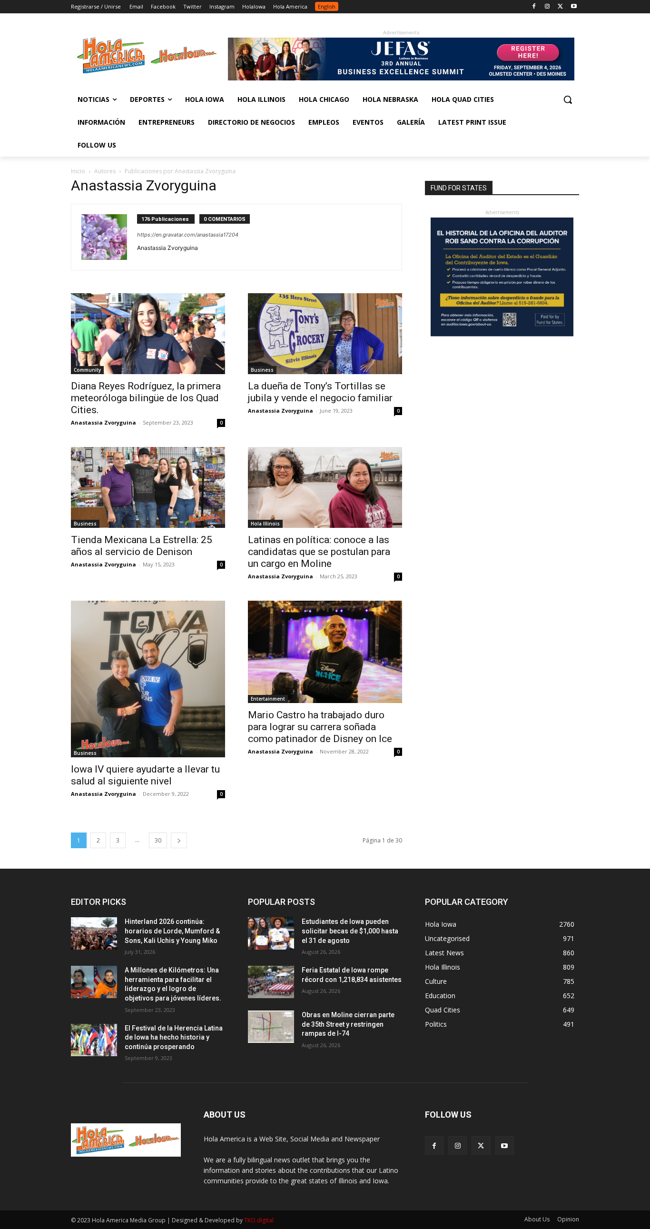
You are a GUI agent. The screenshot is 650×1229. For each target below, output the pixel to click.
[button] (567, 99)
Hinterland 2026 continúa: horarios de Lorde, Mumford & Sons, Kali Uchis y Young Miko (172, 931)
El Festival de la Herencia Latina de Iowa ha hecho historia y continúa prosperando (174, 1037)
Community (87, 370)
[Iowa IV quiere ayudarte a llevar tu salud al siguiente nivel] (148, 679)
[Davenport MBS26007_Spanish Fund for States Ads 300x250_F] (502, 333)
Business (262, 370)
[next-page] (179, 840)
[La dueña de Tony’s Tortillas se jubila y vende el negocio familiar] (325, 333)
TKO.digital (259, 1220)
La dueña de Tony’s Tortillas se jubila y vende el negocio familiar (320, 392)
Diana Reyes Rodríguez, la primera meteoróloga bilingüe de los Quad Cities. (146, 398)
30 (158, 840)
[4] (401, 78)
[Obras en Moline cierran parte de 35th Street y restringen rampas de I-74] (271, 1027)
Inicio (78, 171)
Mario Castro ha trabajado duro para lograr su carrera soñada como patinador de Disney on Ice (320, 726)
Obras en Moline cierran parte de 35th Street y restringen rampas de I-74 (348, 1024)
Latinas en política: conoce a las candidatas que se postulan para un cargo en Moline (319, 551)
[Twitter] (560, 6)
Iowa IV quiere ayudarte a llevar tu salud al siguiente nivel (145, 775)
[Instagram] (547, 6)
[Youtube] (573, 6)
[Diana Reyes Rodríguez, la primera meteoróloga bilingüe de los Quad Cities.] (148, 333)
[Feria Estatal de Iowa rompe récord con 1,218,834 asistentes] (271, 982)
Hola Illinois (265, 523)
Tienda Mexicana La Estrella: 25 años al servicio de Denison (141, 545)
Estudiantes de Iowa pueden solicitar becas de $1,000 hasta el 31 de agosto (350, 931)
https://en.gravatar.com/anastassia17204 (187, 234)
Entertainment (268, 698)
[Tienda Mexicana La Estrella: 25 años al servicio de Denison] (148, 487)
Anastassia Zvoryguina (103, 422)
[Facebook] (534, 6)
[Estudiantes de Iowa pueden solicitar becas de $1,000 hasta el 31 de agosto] (271, 933)
